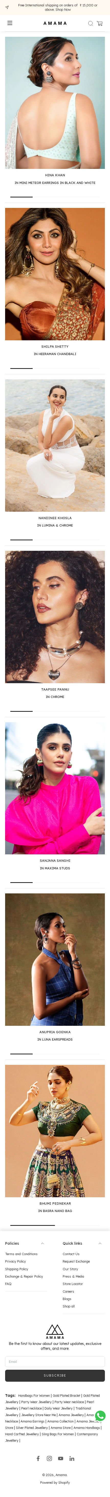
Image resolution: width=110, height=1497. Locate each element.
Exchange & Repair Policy (24, 1276)
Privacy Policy (15, 1261)
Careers (68, 1291)
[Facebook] (38, 1458)
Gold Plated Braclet (66, 1396)
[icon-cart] (99, 23)
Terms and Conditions (21, 1254)
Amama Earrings (32, 1421)
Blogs (67, 1299)
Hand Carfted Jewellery (22, 1434)
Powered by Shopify (55, 1482)
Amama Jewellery (72, 1415)
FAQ (8, 1284)
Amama (61, 1475)
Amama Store (61, 1428)
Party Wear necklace (69, 1402)
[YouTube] (60, 1458)
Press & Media (73, 1276)
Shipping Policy (16, 1269)
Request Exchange (76, 1261)
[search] (90, 23)
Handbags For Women (34, 1396)
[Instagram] (49, 1458)
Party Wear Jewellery (36, 1402)
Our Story (70, 1269)
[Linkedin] (72, 1458)
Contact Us (71, 1254)
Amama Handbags (87, 1428)
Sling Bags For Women (58, 1434)
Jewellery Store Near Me (38, 1415)
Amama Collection (60, 1421)
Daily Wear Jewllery (59, 1408)
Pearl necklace (31, 1408)
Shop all (69, 1306)
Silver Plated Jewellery (32, 1428)
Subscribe (55, 1375)
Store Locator (73, 1284)
